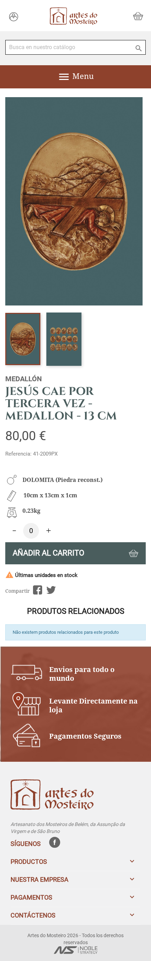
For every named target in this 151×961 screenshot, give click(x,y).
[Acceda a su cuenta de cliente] (13, 16)
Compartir (37, 590)
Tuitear (51, 590)
